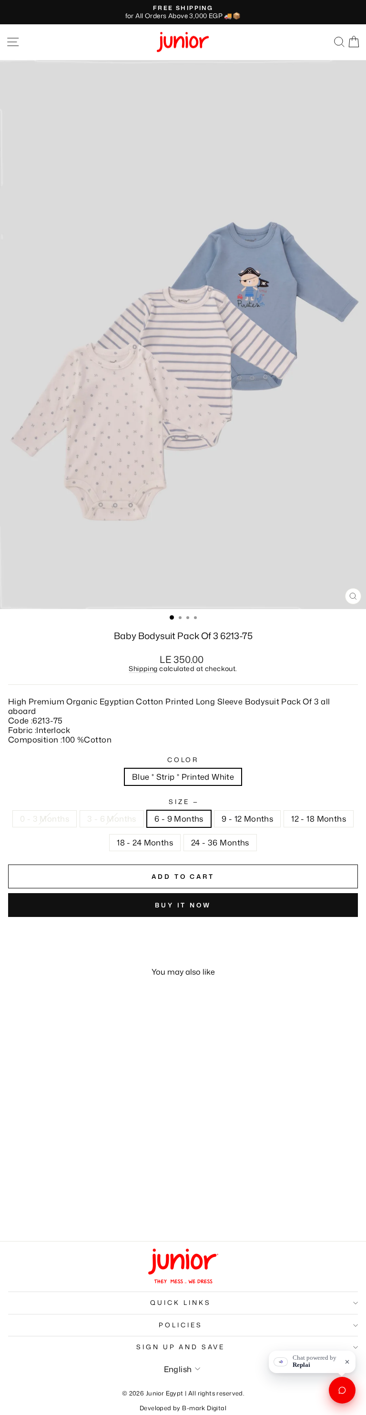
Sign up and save (180, 1347)
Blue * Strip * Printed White (183, 776)
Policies (181, 1325)
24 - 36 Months (220, 842)
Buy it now (183, 905)
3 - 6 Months (111, 818)
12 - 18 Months (318, 818)
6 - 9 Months (178, 818)
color (183, 760)
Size (183, 802)
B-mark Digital (204, 1408)
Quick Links (180, 1302)
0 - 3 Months (44, 818)
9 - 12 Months (247, 818)
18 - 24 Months (145, 842)
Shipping (143, 668)
